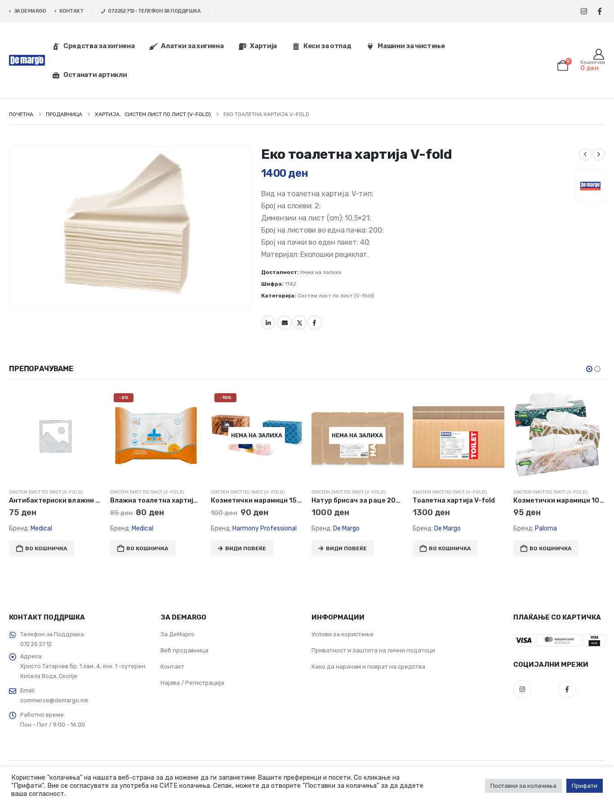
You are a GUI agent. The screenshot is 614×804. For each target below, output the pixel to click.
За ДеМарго (177, 634)
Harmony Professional (187, 528)
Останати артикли (95, 75)
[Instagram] (583, 11)
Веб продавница (184, 650)
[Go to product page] (381, 435)
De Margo (269, 528)
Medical (65, 528)
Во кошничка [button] (70, 548)
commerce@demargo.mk (54, 700)
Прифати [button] (584, 785)
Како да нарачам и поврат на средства (368, 666)
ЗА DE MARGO (30, 11)
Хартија (263, 46)
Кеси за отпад (327, 46)
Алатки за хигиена (192, 46)
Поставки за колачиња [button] (523, 785)
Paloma (469, 528)
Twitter (299, 322)
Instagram (522, 689)
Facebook (314, 322)
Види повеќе (168, 548)
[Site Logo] (27, 60)
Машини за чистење (411, 46)
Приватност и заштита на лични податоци (373, 650)
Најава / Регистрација (192, 682)
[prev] (585, 154)
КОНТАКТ (71, 11)
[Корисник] (598, 54)
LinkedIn (268, 322)
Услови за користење (342, 634)
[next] (598, 154)
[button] (589, 369)
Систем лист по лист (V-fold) (336, 295)
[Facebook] (599, 11)
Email (284, 322)
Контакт (172, 666)
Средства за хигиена (98, 46)
